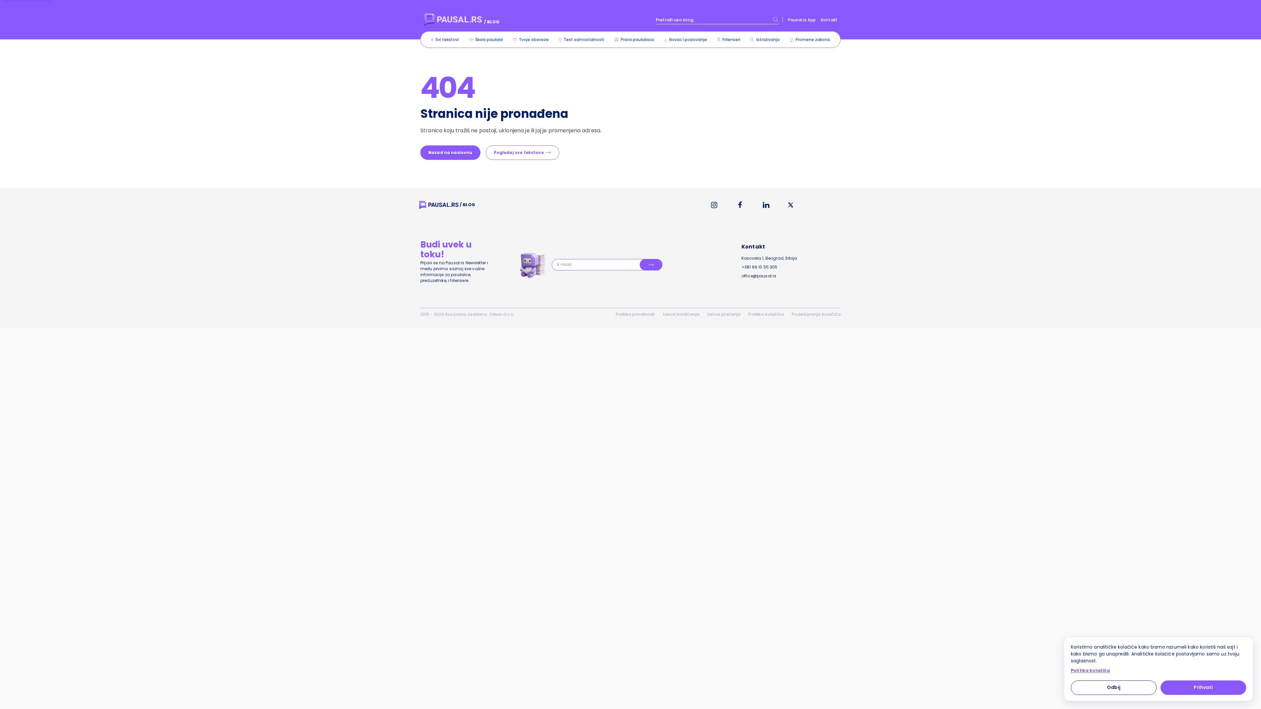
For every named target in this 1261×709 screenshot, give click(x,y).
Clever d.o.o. (502, 314)
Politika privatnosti (635, 314)
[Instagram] (714, 205)
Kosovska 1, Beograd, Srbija (769, 258)
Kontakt (829, 19)
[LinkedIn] (766, 205)
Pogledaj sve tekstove (519, 152)
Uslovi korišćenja (681, 314)
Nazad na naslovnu (450, 152)
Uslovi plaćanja (724, 314)
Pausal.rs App (802, 19)
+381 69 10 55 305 (759, 267)
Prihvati (1203, 687)
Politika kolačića (766, 314)
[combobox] (717, 19)
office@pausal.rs (758, 276)
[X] (791, 205)
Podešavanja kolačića (816, 314)
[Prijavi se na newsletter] (651, 264)
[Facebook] (740, 205)
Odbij (1113, 687)
